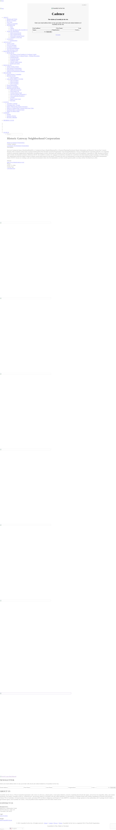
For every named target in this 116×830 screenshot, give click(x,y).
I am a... (77, 30)
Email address (36, 28)
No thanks (58, 34)
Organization (55, 30)
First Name (59, 28)
